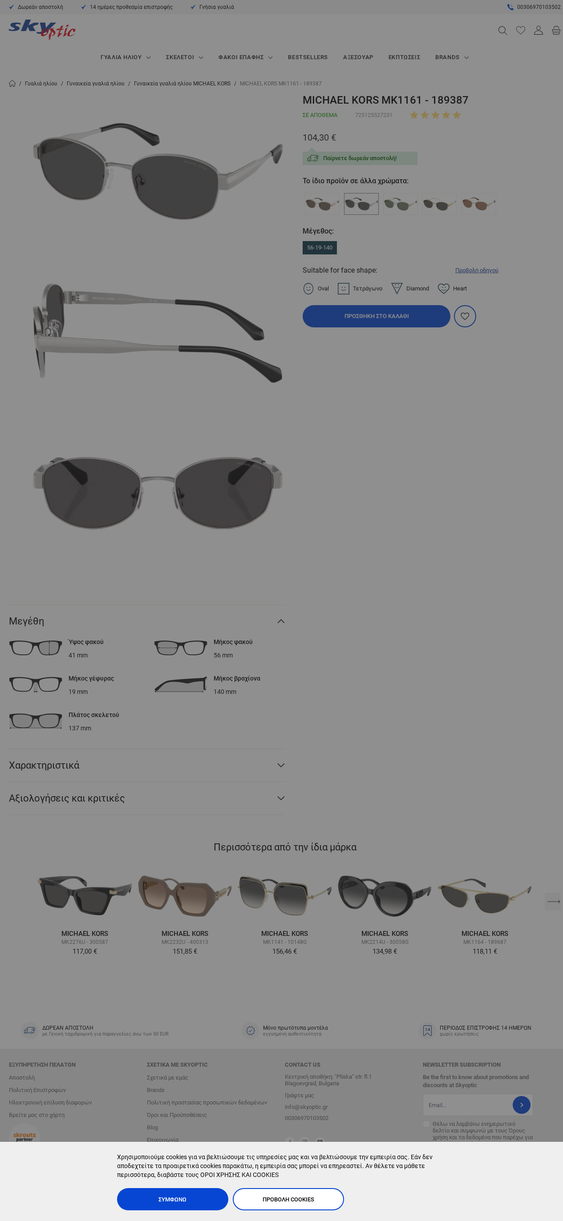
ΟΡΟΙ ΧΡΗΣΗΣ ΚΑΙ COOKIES (239, 1174)
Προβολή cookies (288, 1199)
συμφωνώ (172, 1199)
